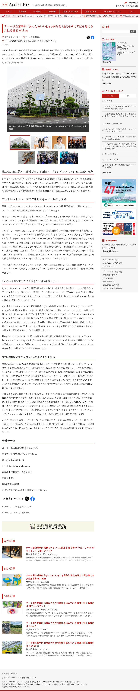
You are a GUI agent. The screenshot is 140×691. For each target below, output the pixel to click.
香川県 (40, 41)
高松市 (47, 41)
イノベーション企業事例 (112, 272)
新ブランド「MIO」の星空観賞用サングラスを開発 (120, 166)
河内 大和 (108, 101)
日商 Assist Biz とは (130, 16)
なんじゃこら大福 (112, 159)
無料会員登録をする (111, 251)
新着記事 (22, 12)
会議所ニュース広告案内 (112, 263)
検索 (133, 31)
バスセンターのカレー (113, 124)
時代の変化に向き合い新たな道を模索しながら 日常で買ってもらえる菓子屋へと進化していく (120, 146)
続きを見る (107, 172)
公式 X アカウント (110, 266)
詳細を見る (107, 62)
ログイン (121, 6)
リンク (34, 678)
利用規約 (25, 678)
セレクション (112, 12)
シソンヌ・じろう (111, 154)
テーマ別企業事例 (32, 37)
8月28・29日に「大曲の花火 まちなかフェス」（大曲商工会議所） (120, 130)
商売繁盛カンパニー (13, 37)
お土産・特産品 (108, 282)
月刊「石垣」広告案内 (111, 260)
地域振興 (52, 12)
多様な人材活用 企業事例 (112, 288)
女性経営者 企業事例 (111, 285)
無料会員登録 (133, 6)
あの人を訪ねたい (70, 12)
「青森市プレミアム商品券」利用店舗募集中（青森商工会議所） (120, 138)
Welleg (53, 41)
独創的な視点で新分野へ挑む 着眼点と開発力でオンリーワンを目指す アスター (53, 16)
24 (110, 96)
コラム (131, 12)
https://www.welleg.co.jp (18, 466)
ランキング (13, 16)
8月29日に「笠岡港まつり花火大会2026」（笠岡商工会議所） (120, 107)
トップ (8, 12)
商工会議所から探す (94, 16)
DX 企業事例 (108, 278)
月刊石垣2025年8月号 (14, 41)
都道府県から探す (112, 16)
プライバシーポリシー (10, 678)
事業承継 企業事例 (110, 275)
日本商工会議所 (10, 674)
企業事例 (37, 12)
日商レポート (90, 12)
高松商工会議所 (30, 41)
